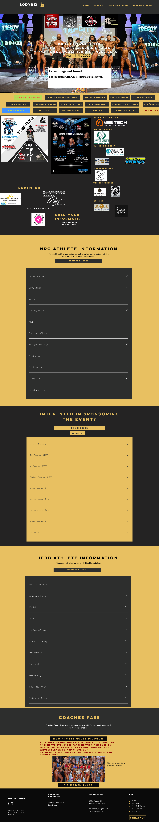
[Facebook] (8, 803)
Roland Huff (69, 222)
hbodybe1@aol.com (100, 809)
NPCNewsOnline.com (54, 752)
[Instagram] (12, 803)
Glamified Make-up (39, 209)
